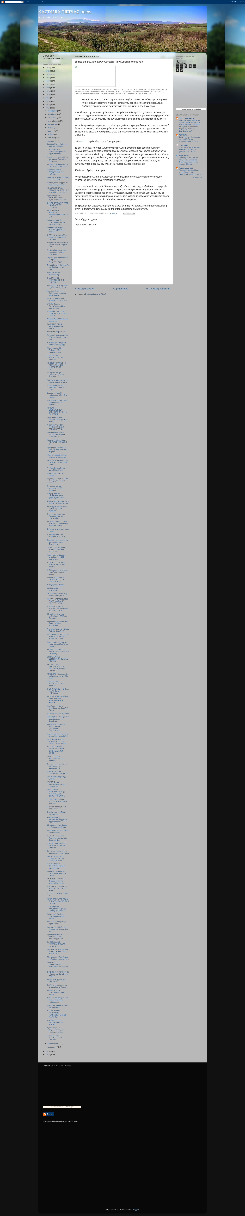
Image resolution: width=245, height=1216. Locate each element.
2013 (48, 1051)
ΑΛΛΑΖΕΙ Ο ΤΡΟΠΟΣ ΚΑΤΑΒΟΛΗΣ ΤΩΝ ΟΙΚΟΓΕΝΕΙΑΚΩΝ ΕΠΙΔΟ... (55, 750)
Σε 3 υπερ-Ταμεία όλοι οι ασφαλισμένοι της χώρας (58, 852)
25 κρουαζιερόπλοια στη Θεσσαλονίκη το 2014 (57, 595)
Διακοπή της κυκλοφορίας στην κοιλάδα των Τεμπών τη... (57, 542)
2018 (48, 94)
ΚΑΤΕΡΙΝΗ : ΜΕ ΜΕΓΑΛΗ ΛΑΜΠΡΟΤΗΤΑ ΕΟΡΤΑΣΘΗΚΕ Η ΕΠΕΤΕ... (57, 700)
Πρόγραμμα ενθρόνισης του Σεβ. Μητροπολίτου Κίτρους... (57, 450)
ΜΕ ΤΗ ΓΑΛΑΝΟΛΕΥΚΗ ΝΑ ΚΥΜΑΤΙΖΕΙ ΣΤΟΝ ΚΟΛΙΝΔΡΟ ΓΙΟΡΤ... (58, 637)
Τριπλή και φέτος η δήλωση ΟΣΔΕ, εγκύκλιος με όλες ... (56, 937)
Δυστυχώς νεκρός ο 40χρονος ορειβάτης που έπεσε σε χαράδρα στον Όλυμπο (190, 149)
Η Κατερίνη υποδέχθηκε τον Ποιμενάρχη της (56, 344)
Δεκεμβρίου (52, 111)
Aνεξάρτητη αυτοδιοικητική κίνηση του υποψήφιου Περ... (57, 245)
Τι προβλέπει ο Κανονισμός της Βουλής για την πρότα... (58, 267)
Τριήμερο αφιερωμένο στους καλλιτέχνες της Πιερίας (57, 873)
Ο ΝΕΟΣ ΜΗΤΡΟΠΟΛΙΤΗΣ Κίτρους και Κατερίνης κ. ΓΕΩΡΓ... (58, 974)
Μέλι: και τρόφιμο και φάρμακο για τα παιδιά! (57, 299)
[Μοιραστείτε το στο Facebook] (131, 213)
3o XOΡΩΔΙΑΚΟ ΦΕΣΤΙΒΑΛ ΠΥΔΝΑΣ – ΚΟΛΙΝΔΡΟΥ (57, 944)
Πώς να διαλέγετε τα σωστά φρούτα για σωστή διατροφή (55, 858)
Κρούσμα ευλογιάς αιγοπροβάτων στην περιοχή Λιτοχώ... (56, 222)
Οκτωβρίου (52, 118)
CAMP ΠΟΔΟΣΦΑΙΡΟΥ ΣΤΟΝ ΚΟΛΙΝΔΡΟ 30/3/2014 (56, 549)
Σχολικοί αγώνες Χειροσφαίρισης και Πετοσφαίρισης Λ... (55, 1030)
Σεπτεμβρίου (53, 121)
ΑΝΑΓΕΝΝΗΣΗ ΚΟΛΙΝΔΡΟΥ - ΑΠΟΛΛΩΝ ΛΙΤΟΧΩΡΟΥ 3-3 (57, 214)
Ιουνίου (51, 131)
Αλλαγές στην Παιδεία (55, 585)
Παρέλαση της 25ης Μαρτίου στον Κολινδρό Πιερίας (57, 708)
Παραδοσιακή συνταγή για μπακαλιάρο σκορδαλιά (57, 735)
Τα (182, 109)
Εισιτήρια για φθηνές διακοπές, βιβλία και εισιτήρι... (56, 230)
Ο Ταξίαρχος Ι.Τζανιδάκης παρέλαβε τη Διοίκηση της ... (57, 572)
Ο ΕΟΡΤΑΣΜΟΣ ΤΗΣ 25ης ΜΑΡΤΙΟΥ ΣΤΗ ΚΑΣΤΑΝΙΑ (58, 691)
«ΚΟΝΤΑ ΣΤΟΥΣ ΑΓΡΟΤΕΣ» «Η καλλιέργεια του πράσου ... (57, 966)
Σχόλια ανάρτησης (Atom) (95, 294)
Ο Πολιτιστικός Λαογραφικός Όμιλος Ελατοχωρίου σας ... (56, 909)
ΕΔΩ (83, 141)
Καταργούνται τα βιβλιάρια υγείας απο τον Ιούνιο (57, 287)
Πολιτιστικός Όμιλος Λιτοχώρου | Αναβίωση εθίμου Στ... (57, 916)
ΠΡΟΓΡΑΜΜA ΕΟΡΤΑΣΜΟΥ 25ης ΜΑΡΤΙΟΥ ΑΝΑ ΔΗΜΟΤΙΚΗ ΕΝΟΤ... (56, 793)
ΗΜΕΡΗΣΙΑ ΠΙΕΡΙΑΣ (187, 118)
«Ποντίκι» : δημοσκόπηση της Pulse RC (57, 1006)
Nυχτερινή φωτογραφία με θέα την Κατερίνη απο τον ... (57, 337)
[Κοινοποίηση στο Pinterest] (134, 213)
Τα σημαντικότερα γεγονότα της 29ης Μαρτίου (55, 375)
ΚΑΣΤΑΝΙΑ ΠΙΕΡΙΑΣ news (64, 11)
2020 (48, 88)
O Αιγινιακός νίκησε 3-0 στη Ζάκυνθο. (56, 808)
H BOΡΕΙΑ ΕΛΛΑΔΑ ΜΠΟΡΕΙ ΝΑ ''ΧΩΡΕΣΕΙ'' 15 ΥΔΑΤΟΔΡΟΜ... (57, 609)
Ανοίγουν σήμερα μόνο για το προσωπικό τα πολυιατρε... (57, 1000)
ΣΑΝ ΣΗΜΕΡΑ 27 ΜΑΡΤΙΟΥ (54, 589)
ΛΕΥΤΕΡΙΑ (183, 135)
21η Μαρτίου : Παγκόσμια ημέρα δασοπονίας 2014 (58, 958)
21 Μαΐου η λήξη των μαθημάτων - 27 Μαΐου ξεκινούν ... (57, 616)
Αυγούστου (52, 124)
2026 (48, 68)
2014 (48, 108)
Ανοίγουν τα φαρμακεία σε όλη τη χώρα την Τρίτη (57, 165)
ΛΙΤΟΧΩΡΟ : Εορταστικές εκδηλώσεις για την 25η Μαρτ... (57, 676)
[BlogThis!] (126, 213)
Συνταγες (54, 1107)
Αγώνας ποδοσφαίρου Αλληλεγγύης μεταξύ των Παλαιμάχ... (58, 651)
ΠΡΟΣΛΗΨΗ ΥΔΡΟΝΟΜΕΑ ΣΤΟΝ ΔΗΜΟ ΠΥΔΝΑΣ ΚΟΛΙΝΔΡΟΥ (58, 952)
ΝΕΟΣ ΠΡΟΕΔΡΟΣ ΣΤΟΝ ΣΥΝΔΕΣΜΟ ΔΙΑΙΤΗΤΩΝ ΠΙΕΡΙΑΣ (58, 901)
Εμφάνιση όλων (197, 177)
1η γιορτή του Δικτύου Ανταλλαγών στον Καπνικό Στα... (56, 516)
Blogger (136, 1210)
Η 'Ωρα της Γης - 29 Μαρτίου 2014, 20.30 (56, 536)
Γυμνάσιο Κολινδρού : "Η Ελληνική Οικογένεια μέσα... (57, 388)
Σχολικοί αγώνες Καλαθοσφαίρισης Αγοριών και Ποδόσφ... (57, 198)
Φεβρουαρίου (53, 1044)
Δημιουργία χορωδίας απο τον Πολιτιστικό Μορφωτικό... (57, 624)
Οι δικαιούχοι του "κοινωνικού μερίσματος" (58, 772)
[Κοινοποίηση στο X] (129, 213)
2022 (48, 81)
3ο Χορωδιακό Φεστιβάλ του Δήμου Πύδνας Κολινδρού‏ (56, 252)
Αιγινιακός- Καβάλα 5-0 (56, 332)
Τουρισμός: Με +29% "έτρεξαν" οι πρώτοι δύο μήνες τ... (57, 313)
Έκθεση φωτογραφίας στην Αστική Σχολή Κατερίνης (58, 502)
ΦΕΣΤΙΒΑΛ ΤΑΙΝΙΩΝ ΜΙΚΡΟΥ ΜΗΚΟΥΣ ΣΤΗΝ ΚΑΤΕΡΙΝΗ (55, 427)
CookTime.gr (68, 1107)
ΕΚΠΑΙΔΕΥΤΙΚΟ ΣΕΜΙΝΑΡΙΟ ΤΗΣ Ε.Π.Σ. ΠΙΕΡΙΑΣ (58, 659)
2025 (48, 71)
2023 (48, 78)
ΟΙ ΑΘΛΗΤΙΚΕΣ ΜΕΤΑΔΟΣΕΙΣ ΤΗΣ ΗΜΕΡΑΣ (55, 358)
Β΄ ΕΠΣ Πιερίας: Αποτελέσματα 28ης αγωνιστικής (56, 306)
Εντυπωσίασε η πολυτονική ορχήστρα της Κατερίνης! (57, 820)
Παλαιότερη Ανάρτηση (158, 288)
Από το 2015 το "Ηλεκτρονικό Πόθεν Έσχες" (56, 992)
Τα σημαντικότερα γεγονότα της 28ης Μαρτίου (55, 488)
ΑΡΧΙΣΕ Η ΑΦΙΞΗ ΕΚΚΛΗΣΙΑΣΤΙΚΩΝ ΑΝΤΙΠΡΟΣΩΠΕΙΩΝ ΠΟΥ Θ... (56, 668)
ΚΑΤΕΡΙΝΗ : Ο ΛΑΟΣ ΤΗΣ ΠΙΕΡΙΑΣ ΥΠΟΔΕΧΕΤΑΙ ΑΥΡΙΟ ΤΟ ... (57, 462)
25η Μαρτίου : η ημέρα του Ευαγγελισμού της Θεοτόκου (58, 719)
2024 (48, 74)
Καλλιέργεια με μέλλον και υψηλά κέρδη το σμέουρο (57, 509)
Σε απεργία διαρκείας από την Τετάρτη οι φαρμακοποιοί (57, 766)
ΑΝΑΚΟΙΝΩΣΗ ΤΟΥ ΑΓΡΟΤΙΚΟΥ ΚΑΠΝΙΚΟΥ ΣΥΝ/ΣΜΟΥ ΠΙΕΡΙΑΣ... (58, 190)
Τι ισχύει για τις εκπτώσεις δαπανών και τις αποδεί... (57, 402)
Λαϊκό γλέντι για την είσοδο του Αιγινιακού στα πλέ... (58, 381)
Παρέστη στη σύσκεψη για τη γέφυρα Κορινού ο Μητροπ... (57, 159)
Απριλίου (51, 138)
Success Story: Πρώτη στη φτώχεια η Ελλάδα (58, 145)
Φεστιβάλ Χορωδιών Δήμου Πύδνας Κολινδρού (58, 630)
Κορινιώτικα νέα (186, 168)
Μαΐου (50, 134)
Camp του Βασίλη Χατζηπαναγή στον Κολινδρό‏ (55, 172)
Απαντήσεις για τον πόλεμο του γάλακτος (58, 832)
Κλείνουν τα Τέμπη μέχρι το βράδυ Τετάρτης (58, 178)
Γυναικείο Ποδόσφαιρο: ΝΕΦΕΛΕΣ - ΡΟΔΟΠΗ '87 (57, 442)
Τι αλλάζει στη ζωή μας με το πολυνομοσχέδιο (57, 184)
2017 (48, 98)
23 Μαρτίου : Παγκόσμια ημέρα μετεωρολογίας (57, 826)
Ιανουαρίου (52, 1047)
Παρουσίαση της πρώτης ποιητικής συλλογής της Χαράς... (57, 644)
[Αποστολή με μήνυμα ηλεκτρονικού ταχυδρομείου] (124, 213)
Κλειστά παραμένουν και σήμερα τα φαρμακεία (56, 456)
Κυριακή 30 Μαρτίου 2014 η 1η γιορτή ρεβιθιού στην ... (57, 481)
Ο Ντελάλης (184, 145)
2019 (48, 91)
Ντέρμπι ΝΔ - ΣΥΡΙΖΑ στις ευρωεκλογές (57, 320)
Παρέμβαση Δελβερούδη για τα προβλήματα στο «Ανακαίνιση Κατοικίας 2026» (190, 172)
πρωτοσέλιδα (187, 109)
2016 (48, 101)
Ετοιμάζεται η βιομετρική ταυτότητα (56, 981)
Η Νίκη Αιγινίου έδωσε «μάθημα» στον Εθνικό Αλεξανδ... (57, 801)
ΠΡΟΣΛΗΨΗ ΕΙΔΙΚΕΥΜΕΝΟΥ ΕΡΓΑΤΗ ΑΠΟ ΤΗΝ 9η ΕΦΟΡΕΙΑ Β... (57, 411)
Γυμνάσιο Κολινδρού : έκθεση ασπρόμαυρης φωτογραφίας (57, 293)
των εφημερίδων (196, 109)
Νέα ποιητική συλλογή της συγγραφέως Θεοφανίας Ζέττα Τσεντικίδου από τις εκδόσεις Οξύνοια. (188, 161)
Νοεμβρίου (52, 114)
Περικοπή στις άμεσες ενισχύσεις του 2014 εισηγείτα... (56, 557)
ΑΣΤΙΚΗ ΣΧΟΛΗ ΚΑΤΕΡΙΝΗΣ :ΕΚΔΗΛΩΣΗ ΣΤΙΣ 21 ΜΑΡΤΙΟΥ (56, 1014)
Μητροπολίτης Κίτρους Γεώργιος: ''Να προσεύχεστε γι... (56, 350)
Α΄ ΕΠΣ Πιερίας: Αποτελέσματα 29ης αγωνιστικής (56, 784)
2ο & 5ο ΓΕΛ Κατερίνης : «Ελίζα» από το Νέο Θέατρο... (56, 564)
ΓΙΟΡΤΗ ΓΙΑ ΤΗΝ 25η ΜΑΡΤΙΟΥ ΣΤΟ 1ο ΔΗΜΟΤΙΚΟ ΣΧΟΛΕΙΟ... (58, 741)
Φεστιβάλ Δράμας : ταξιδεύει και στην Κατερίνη (55, 1022)
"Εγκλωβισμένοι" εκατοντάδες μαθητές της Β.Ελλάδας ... (56, 151)
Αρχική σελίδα (120, 288)
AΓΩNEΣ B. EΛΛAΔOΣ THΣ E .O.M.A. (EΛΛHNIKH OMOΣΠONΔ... (56, 727)
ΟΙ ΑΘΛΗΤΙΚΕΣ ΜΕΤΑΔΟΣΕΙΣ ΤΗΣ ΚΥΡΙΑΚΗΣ (55, 280)
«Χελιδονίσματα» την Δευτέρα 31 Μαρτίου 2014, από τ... (56, 434)
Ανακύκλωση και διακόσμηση (53, 274)
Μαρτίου (51, 141)
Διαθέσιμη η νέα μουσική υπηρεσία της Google (57, 986)
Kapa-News (184, 156)
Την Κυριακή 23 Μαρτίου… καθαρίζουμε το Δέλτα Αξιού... (58, 888)
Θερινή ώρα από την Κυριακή (55, 474)
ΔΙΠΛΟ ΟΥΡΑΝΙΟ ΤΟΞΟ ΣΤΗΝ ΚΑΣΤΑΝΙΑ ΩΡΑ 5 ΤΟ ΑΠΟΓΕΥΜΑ (57, 524)
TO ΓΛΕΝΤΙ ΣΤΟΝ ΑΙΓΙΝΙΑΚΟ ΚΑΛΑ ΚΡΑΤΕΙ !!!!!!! (55, 326)
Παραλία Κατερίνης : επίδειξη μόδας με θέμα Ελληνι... (57, 420)
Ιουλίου (51, 128)
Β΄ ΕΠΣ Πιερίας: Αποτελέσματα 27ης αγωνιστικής (56, 866)
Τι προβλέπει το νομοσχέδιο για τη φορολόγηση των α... (56, 496)
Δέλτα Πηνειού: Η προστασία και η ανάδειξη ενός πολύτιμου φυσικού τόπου (189, 139)
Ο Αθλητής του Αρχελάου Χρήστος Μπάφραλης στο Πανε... (57, 237)
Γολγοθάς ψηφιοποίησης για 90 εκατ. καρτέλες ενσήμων (57, 845)
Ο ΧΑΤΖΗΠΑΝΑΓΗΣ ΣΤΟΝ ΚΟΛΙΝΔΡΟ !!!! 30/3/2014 (58, 205)
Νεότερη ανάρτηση (85, 288)
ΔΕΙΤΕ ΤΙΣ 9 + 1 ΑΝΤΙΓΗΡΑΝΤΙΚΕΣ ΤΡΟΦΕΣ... (55, 758)
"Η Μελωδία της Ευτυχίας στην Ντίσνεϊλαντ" (57, 469)
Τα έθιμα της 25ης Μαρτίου (58, 713)
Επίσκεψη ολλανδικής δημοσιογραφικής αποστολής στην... (55, 881)
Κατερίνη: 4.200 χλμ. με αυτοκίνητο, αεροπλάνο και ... (57, 929)
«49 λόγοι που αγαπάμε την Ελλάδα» (56, 923)
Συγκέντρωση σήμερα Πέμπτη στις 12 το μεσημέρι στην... (56, 579)
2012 (48, 1055)
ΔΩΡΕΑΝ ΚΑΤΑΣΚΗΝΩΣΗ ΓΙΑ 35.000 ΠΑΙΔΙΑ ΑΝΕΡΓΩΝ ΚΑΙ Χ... (57, 601)
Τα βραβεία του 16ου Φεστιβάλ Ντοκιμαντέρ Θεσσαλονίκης (57, 838)
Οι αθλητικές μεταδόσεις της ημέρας (56, 813)
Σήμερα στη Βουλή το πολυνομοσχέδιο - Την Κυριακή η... (57, 395)
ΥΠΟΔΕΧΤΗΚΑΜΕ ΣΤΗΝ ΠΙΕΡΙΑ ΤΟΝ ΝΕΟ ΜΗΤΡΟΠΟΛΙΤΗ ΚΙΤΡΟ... (57, 366)
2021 (48, 84)
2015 (48, 105)
